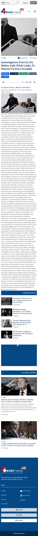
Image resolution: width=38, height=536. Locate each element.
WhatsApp (24, 73)
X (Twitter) (15, 73)
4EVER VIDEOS (27, 491)
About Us (25, 2)
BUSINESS (4, 495)
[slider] (13, 82)
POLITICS (4, 499)
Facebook (5, 73)
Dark (34, 2)
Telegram (33, 73)
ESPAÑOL (7, 2)
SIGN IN (20, 509)
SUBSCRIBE (19, 515)
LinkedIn (6, 76)
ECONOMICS (4, 503)
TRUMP (3, 491)
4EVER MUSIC (26, 495)
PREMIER (22, 500)
